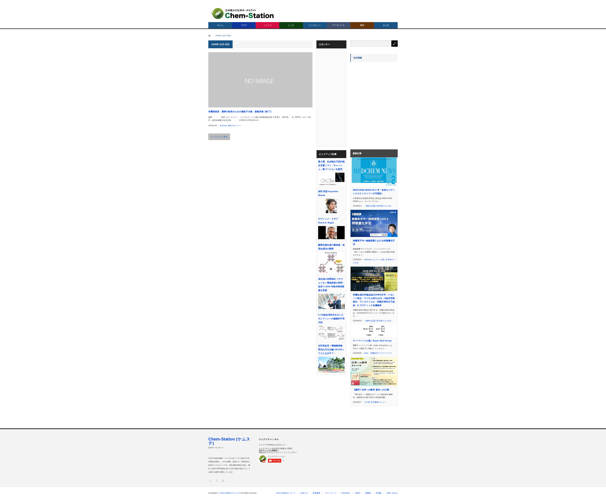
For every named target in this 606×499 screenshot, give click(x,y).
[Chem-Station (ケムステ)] (242, 13)
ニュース (267, 25)
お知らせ (304, 493)
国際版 (368, 493)
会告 (383, 259)
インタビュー (315, 25)
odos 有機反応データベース (376, 353)
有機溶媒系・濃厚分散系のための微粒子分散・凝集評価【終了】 (240, 111)
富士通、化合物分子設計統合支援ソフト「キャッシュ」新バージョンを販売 (331, 165)
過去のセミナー (234, 125)
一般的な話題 (369, 206)
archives (223, 125)
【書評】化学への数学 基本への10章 (371, 389)
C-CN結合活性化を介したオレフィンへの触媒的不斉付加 (331, 318)
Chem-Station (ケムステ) (229, 441)
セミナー (376, 259)
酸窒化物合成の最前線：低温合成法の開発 (331, 247)
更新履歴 (316, 493)
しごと (291, 25)
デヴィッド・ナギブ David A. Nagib (328, 221)
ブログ (244, 25)
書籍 (362, 25)
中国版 (378, 493)
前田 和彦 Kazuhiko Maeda (328, 193)
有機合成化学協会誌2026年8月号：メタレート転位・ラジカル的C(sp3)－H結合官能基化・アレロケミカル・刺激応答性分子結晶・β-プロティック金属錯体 (374, 300)
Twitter (357, 493)
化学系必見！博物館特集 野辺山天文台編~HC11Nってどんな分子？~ (331, 349)
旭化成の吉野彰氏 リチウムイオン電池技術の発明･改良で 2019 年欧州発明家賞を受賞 (331, 285)
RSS (223, 480)
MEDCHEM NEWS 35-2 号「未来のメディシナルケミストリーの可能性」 (374, 192)
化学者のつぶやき (384, 206)
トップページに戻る (219, 137)
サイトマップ (330, 493)
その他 (367, 402)
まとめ (386, 25)
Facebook (345, 493)
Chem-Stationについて (285, 493)
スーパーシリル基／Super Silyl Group (372, 340)
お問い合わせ (392, 493)
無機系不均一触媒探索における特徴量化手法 (374, 242)
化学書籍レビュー (378, 402)
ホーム (220, 25)
